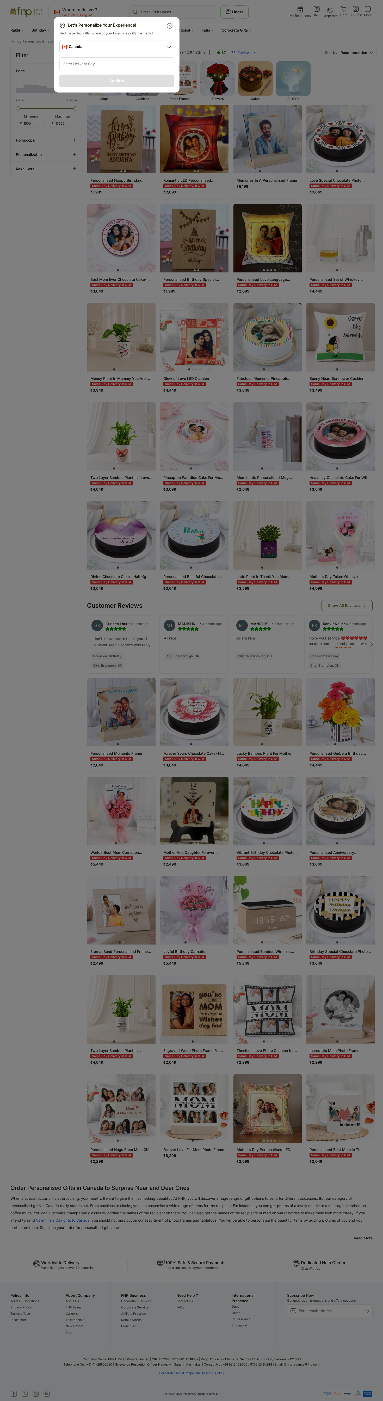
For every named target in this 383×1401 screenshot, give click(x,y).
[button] (170, 25)
